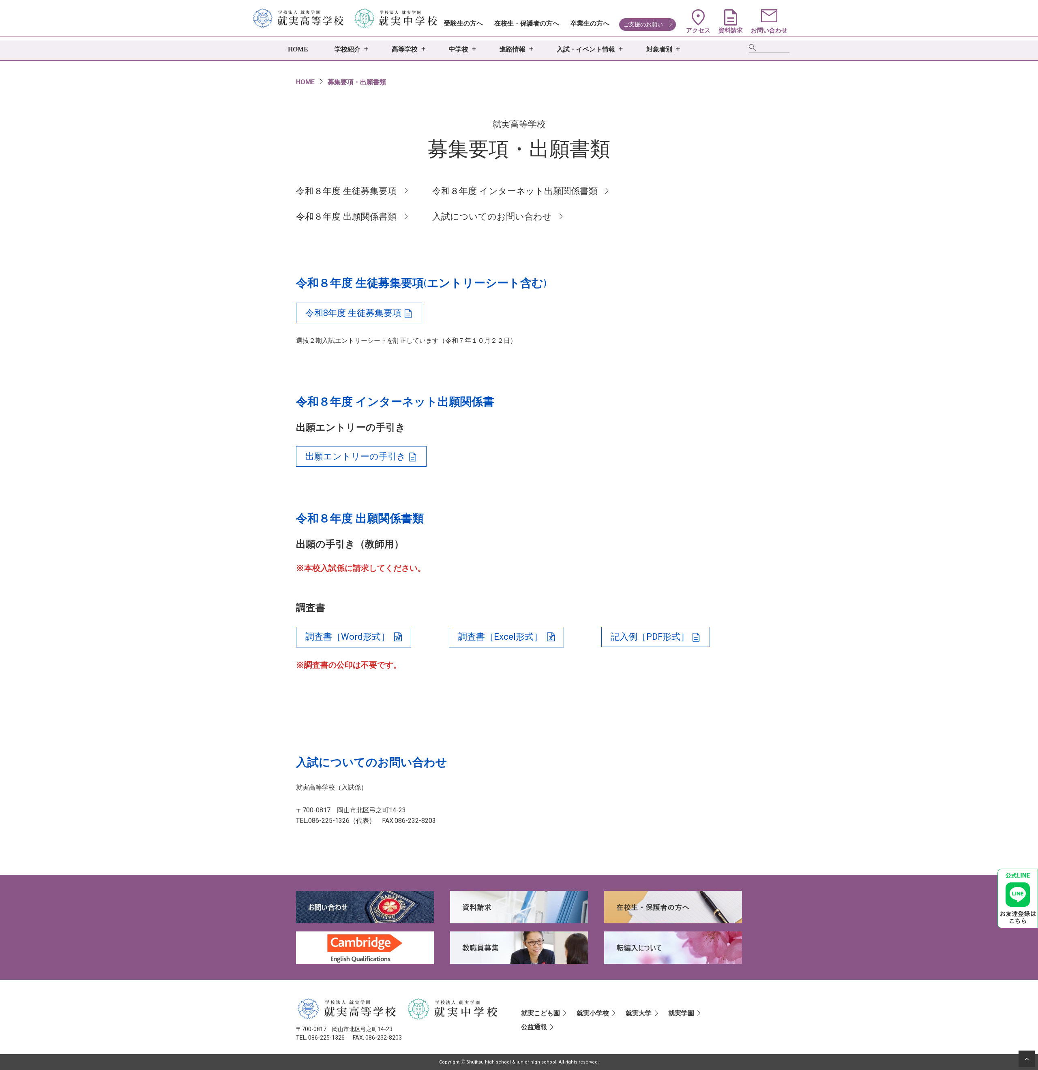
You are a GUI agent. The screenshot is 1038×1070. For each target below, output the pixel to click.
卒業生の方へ (589, 23)
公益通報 (534, 1027)
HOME (298, 49)
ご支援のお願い (643, 24)
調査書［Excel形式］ (500, 637)
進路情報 (512, 49)
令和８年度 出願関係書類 (346, 216)
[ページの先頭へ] (1027, 1059)
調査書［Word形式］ (347, 637)
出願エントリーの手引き (355, 456)
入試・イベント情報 (586, 49)
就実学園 (681, 1013)
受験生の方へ (463, 23)
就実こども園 (540, 1013)
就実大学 (639, 1013)
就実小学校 (593, 1013)
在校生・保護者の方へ (526, 23)
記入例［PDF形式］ (650, 637)
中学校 (458, 49)
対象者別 (659, 49)
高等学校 (405, 49)
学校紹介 (347, 49)
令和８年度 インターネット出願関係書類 (515, 191)
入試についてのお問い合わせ (492, 216)
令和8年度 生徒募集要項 (353, 313)
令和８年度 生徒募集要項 (346, 191)
